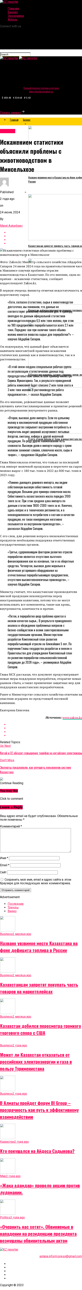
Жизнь (12, 19)
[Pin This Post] (45, 732)
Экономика (16, 16)
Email (4, 865)
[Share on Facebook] (45, 724)
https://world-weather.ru (41, 91)
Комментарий (11, 826)
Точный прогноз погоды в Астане (41, 88)
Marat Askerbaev (11, 226)
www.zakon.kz (72, 717)
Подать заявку (10, 113)
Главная (13, 8)
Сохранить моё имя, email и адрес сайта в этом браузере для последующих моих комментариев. (35, 881)
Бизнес (13, 12)
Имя (4, 858)
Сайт (3, 872)
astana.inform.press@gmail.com (60, 1256)
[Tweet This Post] (45, 728)
